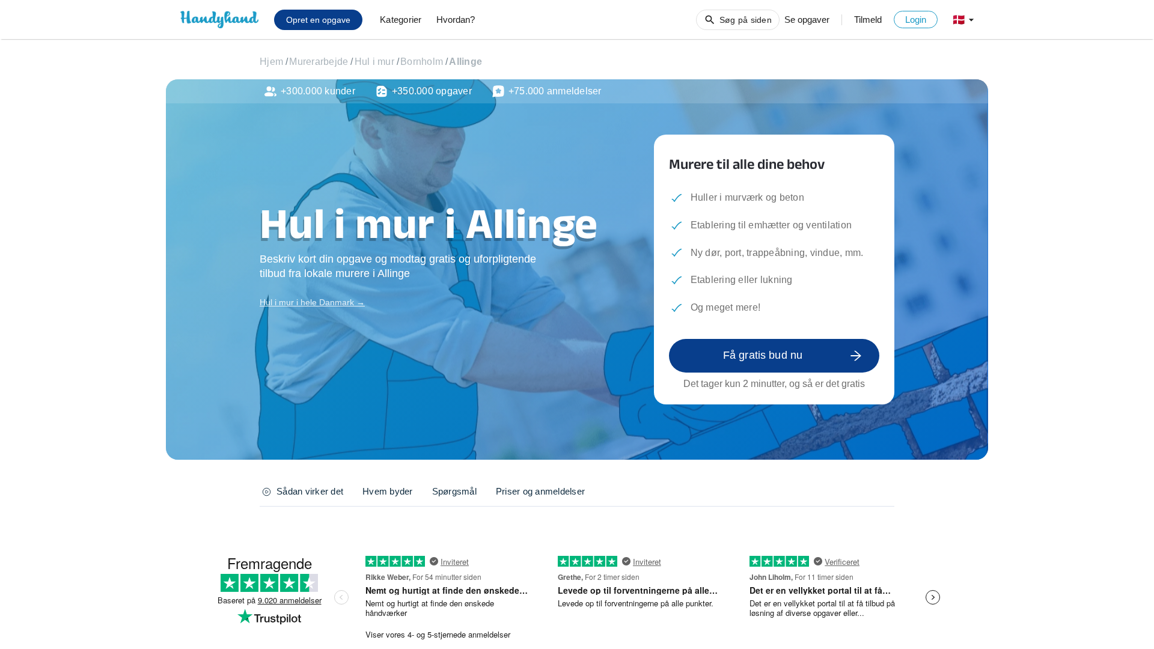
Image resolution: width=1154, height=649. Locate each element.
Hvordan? (455, 19)
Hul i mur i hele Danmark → (312, 302)
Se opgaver (806, 19)
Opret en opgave (318, 20)
